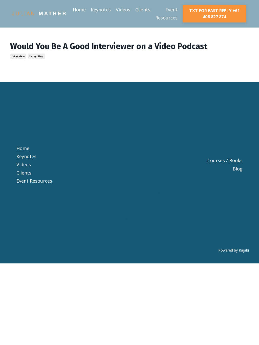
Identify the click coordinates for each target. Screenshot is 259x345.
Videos (123, 10)
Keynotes (101, 10)
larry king (36, 56)
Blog (238, 169)
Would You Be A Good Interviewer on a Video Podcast (108, 46)
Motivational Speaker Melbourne (129, 164)
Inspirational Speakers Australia (129, 230)
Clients (142, 10)
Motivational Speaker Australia (129, 181)
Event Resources (166, 14)
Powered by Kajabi (233, 250)
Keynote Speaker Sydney (129, 119)
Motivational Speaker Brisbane (129, 140)
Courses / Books (225, 160)
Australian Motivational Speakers (129, 213)
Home (79, 10)
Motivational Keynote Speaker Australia (129, 197)
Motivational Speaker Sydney (129, 152)
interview (18, 56)
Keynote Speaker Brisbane (129, 111)
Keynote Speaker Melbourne (129, 128)
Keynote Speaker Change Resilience (129, 99)
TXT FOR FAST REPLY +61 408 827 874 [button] (214, 13)
